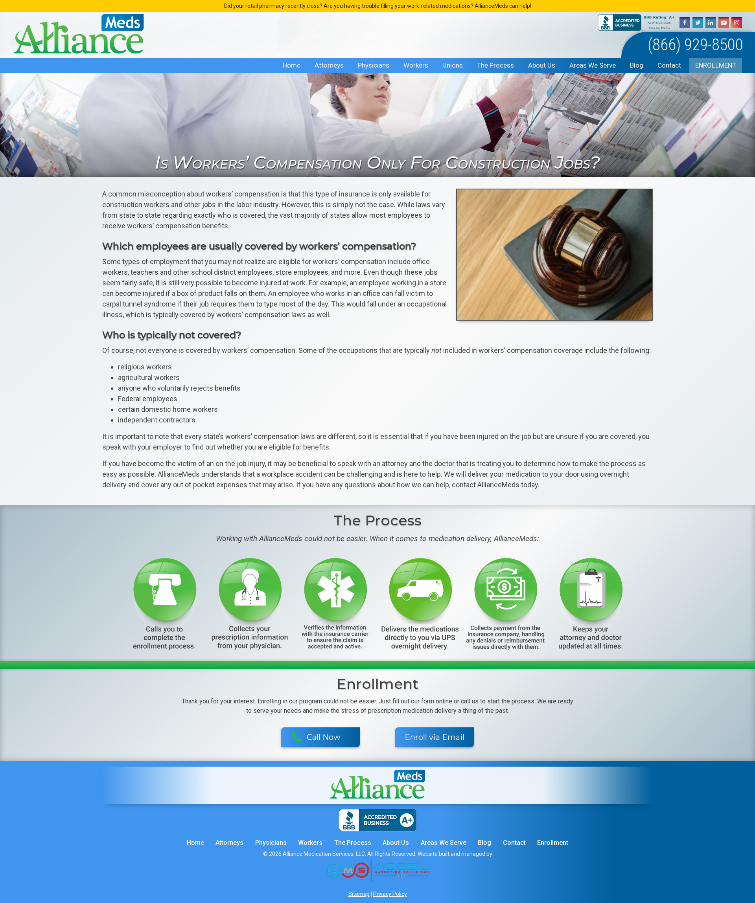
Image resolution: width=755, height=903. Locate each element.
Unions (452, 65)
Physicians (373, 65)
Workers (415, 65)
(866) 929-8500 (695, 44)
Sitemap (359, 894)
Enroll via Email (434, 737)
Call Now (324, 737)
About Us (541, 65)
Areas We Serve (592, 65)
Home (291, 65)
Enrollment (715, 65)
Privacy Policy (390, 894)
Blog (636, 65)
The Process (495, 65)
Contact (669, 65)
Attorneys (329, 65)
